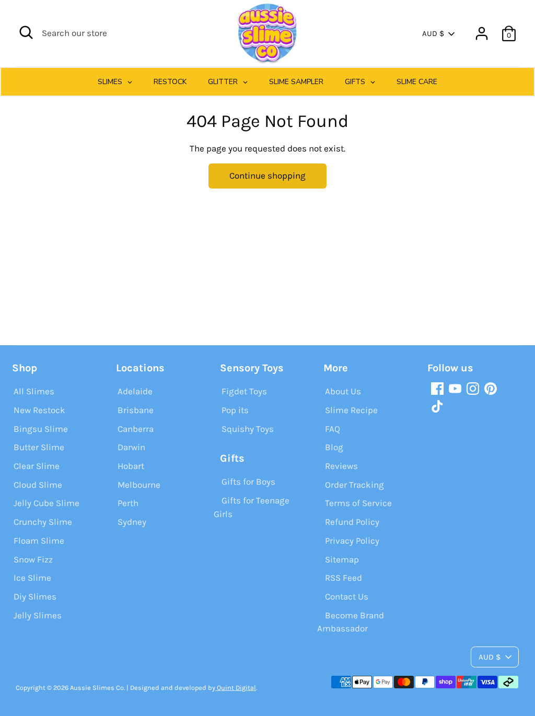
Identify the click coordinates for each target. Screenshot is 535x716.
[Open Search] (26, 32)
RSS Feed (343, 577)
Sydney (132, 522)
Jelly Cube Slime (46, 503)
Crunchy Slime (43, 522)
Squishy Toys (248, 429)
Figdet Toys (244, 391)
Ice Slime (32, 577)
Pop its (235, 410)
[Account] (481, 33)
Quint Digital (235, 687)
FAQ (332, 429)
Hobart (131, 466)
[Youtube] (455, 388)
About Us (343, 391)
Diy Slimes (35, 596)
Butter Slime (39, 447)
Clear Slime (37, 466)
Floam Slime (39, 540)
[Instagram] (473, 388)
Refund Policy (352, 522)
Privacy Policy (352, 540)
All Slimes (34, 391)
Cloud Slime (38, 484)
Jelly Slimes (38, 615)
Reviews (341, 466)
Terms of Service (358, 503)
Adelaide (135, 391)
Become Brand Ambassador (350, 622)
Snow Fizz (33, 559)
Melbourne (139, 484)
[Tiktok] (437, 406)
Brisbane (136, 410)
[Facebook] (437, 388)
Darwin (131, 447)
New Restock (39, 410)
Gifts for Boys (248, 481)
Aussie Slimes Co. (97, 687)
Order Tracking (354, 484)
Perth (128, 503)
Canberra (136, 429)
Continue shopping (267, 175)
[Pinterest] (490, 388)
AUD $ (433, 33)
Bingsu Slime (41, 429)
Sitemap (342, 559)
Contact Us (346, 596)
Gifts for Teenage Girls (251, 507)
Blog (334, 447)
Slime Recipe (351, 410)
